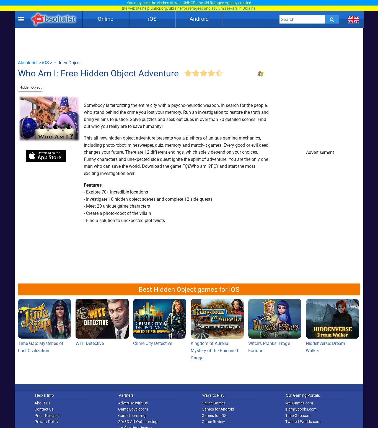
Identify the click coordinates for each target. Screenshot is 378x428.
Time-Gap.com (297, 415)
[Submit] (332, 19)
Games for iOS (214, 415)
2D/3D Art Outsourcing (137, 421)
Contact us (44, 409)
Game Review (213, 421)
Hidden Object (30, 87)
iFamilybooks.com (301, 409)
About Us (42, 403)
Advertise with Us (133, 403)
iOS (152, 19)
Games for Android (218, 409)
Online (105, 19)
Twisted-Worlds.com (302, 421)
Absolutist (28, 62)
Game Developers (133, 409)
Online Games (214, 403)
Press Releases (47, 415)
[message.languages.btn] (353, 19)
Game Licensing (132, 415)
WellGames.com (299, 403)
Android (199, 19)
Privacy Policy (46, 421)
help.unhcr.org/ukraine (162, 8)
